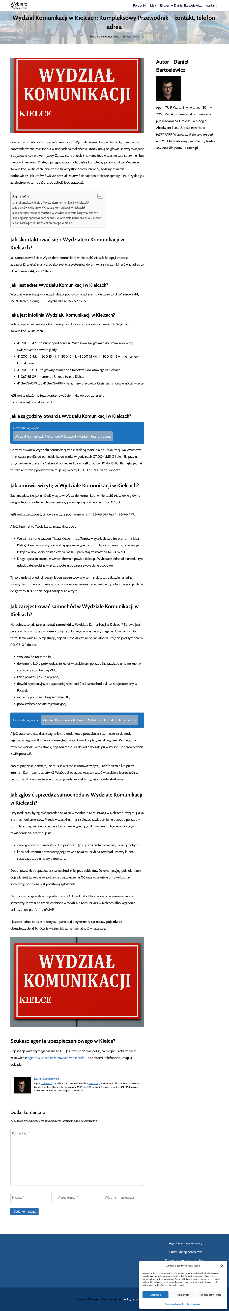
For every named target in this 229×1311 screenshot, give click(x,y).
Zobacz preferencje (211, 1294)
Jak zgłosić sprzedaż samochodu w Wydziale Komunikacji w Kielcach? (58, 218)
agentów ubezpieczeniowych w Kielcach (56, 1058)
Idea (153, 5)
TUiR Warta (46, 1083)
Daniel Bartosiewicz (108, 36)
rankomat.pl (94, 1083)
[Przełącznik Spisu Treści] (98, 196)
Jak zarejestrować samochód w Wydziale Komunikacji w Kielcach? (56, 213)
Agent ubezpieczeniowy (185, 1243)
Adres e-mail (68, 1197)
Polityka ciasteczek (173, 1304)
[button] (222, 1265)
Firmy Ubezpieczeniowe (186, 1252)
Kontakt (211, 5)
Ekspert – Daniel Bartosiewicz (181, 5)
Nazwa (18, 1197)
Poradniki (139, 5)
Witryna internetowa (119, 1197)
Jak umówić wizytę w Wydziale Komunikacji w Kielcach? (50, 207)
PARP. (86, 1086)
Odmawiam (183, 1294)
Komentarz (21, 1133)
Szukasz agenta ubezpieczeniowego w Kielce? (44, 223)
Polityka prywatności (191, 1304)
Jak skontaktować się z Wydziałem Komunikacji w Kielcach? (52, 202)
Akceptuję (155, 1294)
